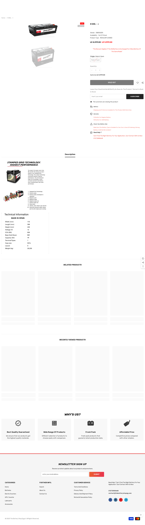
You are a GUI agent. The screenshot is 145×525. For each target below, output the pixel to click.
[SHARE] (142, 82)
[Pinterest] (121, 500)
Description (70, 154)
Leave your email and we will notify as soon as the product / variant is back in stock (116, 90)
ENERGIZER (99, 33)
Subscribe (134, 96)
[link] (18, 320)
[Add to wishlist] (137, 82)
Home (3, 18)
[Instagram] (115, 500)
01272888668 (114, 491)
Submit (97, 474)
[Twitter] (126, 500)
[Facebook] (110, 500)
